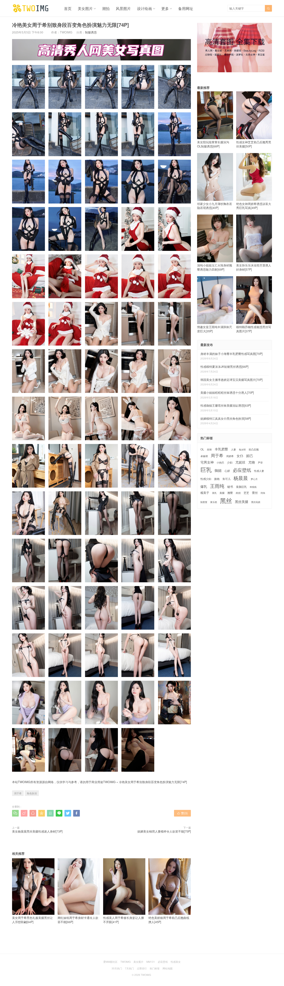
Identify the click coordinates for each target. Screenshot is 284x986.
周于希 (18, 793)
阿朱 (263, 492)
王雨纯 (217, 486)
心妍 (227, 471)
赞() (182, 813)
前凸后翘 (254, 449)
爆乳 (203, 486)
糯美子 (204, 493)
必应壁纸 (242, 470)
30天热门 (117, 968)
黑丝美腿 (241, 501)
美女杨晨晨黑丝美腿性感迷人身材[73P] (37, 831)
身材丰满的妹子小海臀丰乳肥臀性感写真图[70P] (231, 354)
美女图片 (85, 8)
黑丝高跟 (255, 502)
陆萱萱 (203, 502)
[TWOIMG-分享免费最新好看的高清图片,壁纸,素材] (30, 8)
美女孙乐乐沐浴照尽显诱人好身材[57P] (253, 267)
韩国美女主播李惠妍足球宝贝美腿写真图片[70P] (231, 380)
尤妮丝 (240, 462)
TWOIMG (109, 782)
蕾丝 (255, 493)
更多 (165, 8)
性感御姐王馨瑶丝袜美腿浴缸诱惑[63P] (225, 405)
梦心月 (254, 479)
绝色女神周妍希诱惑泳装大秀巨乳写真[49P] (253, 206)
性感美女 (176, 961)
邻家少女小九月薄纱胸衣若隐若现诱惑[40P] (214, 206)
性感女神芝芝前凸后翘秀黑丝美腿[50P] (253, 144)
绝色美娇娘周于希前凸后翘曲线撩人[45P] (168, 920)
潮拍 (106, 8)
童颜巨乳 (241, 487)
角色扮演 (32, 793)
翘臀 (230, 493)
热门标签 (155, 968)
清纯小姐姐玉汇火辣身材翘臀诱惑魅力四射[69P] (214, 267)
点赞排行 (142, 968)
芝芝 (246, 493)
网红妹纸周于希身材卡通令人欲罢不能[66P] (78, 920)
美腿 (222, 492)
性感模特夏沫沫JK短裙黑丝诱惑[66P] (224, 366)
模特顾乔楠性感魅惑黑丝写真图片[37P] (253, 329)
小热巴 (220, 462)
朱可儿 (226, 479)
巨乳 (206, 469)
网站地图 (168, 968)
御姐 (218, 470)
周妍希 (230, 456)
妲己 (249, 455)
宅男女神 (207, 462)
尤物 (251, 462)
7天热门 (129, 968)
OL (202, 449)
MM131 (150, 961)
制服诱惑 (91, 32)
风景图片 (123, 8)
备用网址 (185, 8)
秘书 (230, 487)
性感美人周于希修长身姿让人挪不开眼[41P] (123, 920)
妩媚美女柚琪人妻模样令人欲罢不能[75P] (164, 831)
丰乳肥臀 (221, 449)
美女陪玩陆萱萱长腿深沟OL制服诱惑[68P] (213, 144)
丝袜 (209, 449)
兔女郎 (242, 449)
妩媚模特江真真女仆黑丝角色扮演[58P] (225, 418)
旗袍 (217, 479)
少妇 (229, 462)
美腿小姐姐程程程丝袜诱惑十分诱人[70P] (227, 392)
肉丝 (238, 492)
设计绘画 (144, 8)
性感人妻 (259, 470)
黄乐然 (213, 502)
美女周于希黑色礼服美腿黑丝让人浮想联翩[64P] (32, 920)
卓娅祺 (204, 456)
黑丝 (226, 500)
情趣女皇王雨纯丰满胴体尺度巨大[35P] (214, 329)
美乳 (214, 492)
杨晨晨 (240, 478)
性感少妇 (205, 479)
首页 (68, 8)
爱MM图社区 (110, 961)
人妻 (233, 449)
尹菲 (260, 462)
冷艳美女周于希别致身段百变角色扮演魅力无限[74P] (153, 782)
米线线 (253, 487)
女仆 (240, 456)
